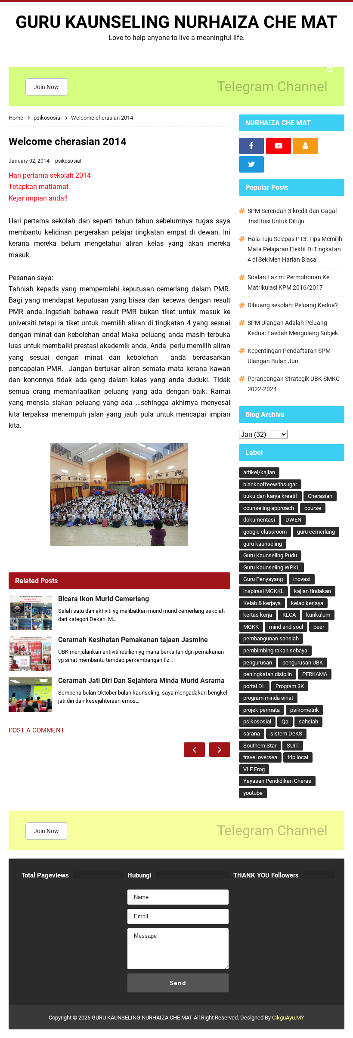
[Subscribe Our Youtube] (278, 146)
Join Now (46, 86)
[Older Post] (219, 749)
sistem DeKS (286, 733)
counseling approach (268, 508)
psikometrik (304, 710)
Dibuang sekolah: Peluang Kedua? (293, 305)
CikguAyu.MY (288, 1017)
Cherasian (320, 496)
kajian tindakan (312, 591)
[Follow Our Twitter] (251, 164)
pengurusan (257, 662)
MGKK (251, 627)
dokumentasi (259, 519)
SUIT (293, 745)
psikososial (68, 161)
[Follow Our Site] (305, 146)
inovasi (301, 579)
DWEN (293, 519)
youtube (253, 793)
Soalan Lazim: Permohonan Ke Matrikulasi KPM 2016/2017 (288, 282)
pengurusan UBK (302, 662)
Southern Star (259, 745)
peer (318, 627)
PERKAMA (314, 674)
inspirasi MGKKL (263, 591)
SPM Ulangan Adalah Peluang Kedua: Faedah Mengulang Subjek (293, 328)
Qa (285, 721)
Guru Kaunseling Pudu (270, 555)
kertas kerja (257, 615)
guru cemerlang (316, 531)
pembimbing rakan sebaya (275, 650)
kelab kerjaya (307, 603)
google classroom (265, 531)
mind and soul (286, 627)
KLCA (289, 615)
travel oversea (260, 757)
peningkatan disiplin (267, 674)
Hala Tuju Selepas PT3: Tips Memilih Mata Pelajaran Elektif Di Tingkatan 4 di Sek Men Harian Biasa (295, 249)
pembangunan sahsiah (271, 638)
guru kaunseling (262, 544)
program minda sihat (268, 698)
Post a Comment (37, 730)
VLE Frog (254, 769)
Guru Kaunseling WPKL (271, 567)
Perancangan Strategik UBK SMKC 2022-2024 (294, 383)
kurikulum (318, 615)
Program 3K (290, 686)
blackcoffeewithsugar (270, 484)
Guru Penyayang (263, 579)
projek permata (261, 710)
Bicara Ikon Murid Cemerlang (103, 599)
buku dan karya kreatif (270, 496)
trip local (298, 757)
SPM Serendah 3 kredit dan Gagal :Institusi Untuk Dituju (292, 216)
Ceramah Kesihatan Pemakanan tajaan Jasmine (133, 639)
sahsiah (308, 721)
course (312, 508)
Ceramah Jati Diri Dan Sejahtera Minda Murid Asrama (141, 680)
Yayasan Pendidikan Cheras (277, 781)
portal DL (254, 686)
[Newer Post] (194, 749)
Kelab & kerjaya (262, 603)
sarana (251, 733)
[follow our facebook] (251, 146)
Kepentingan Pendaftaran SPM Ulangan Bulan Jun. (289, 356)
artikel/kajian (259, 472)
